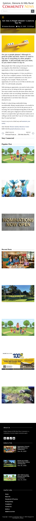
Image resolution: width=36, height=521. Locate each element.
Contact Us (8, 506)
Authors (7, 509)
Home (6, 494)
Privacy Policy (9, 501)
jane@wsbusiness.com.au (17, 129)
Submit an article (10, 511)
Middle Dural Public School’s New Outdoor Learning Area (23, 462)
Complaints (8, 504)
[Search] (32, 11)
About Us (7, 496)
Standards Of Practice (11, 499)
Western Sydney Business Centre (19, 126)
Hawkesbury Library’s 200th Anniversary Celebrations (23, 448)
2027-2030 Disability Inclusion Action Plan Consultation (23, 476)
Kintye (22, 518)
